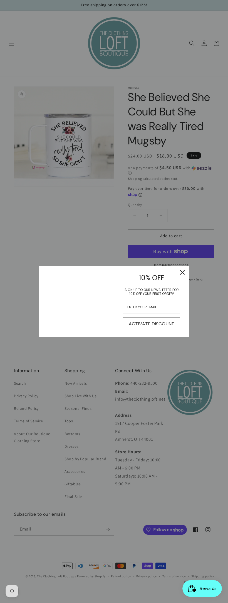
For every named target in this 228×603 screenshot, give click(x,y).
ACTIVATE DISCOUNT (151, 324)
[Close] (182, 272)
